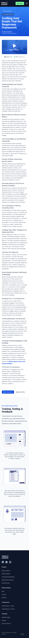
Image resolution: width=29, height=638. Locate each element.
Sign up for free (20, 392)
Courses (4, 594)
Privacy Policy (22, 634)
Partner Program (6, 617)
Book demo (20, 3)
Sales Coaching (6, 570)
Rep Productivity (6, 573)
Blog (3, 591)
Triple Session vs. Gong (8, 606)
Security (4, 620)
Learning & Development (8, 576)
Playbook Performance (8, 580)
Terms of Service (6, 623)
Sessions (4, 597)
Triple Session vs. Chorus (8, 609)
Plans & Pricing (5, 583)
